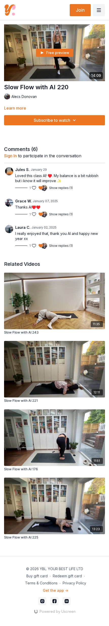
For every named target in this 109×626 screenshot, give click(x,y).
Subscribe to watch (52, 120)
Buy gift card (37, 576)
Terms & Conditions (41, 583)
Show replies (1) (61, 188)
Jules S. (22, 169)
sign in (10, 155)
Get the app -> (55, 590)
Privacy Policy (74, 583)
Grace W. (23, 201)
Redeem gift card (67, 576)
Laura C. (22, 227)
